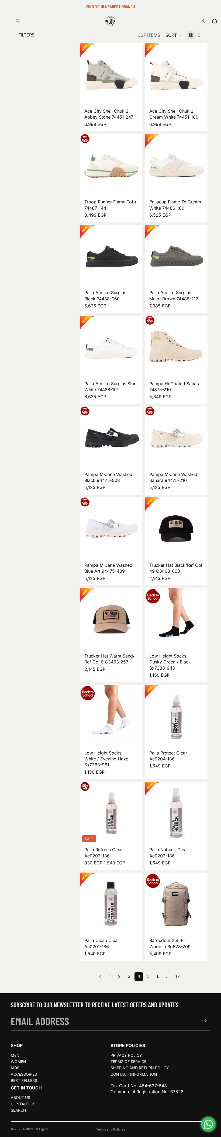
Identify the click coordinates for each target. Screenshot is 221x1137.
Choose (203, 97)
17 (177, 976)
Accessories (24, 1074)
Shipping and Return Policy (139, 1067)
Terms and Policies (110, 1129)
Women (18, 1061)
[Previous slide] (86, 75)
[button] (173, 35)
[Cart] (214, 21)
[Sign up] (204, 1021)
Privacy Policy (126, 1055)
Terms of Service (128, 1061)
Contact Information (133, 1074)
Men (15, 1055)
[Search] (18, 21)
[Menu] (6, 21)
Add (203, 739)
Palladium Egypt (35, 1129)
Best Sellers (24, 1080)
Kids (15, 1067)
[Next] (187, 976)
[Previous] (100, 976)
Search (18, 1110)
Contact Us (23, 1104)
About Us (20, 1097)
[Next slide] (136, 75)
